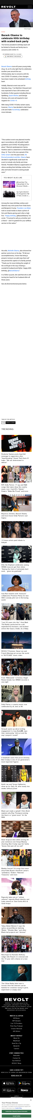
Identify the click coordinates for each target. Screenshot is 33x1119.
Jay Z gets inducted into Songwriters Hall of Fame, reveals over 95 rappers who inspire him (22, 195)
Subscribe (16, 1055)
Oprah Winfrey (14, 95)
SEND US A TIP (16, 1075)
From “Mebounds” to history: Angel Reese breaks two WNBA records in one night (15, 680)
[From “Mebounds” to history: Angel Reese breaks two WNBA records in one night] (16, 667)
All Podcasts (16, 1021)
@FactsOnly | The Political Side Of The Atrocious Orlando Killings (22, 185)
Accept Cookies (16, 1116)
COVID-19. (13, 100)
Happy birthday (10, 216)
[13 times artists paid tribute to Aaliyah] (16, 529)
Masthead (16, 1041)
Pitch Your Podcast (16, 1026)
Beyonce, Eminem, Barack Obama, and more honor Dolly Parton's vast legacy (14, 516)
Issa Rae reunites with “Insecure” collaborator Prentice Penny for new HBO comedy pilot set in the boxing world (15, 597)
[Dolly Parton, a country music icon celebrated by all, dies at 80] (16, 693)
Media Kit (16, 1046)
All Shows (16, 1018)
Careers (16, 1048)
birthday (28, 79)
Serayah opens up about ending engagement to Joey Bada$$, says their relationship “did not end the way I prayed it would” (14, 732)
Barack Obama (6, 66)
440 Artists (16, 1031)
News (3, 32)
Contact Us (16, 1058)
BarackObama (14, 271)
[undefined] (9, 184)
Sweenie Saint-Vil (10, 54)
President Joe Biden (24, 208)
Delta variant (5, 155)
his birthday (16, 110)
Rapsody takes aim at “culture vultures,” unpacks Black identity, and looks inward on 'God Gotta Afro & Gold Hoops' (15, 900)
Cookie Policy (18, 1108)
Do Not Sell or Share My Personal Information (16, 1111)
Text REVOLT (16, 1061)
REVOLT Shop (16, 1063)
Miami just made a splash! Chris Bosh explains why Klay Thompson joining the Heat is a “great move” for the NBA (15, 814)
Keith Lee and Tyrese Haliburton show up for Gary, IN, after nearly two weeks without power (15, 786)
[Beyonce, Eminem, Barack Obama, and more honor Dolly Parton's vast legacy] (16, 503)
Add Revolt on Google (14, 56)
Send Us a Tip (16, 1043)
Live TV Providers (16, 1023)
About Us (16, 1038)
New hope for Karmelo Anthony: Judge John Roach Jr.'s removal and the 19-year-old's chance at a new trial (14, 958)
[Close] (31, 1100)
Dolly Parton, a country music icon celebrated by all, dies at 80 (14, 705)
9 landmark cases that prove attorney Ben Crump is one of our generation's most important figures (15, 760)
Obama (10, 107)
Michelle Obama (13, 250)
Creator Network (16, 1029)
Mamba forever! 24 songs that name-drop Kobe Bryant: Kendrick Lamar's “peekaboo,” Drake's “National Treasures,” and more (15, 871)
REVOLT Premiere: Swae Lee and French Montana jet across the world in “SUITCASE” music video (15, 653)
